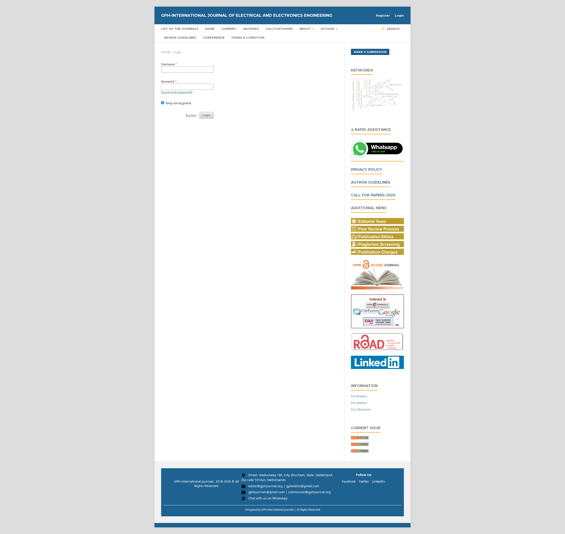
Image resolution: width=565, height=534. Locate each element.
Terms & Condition (247, 37)
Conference (213, 37)
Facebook (349, 481)
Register (383, 15)
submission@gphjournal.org (309, 492)
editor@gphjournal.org (265, 486)
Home (210, 28)
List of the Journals (179, 28)
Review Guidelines (180, 37)
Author (328, 28)
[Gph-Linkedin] (377, 368)
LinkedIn (378, 481)
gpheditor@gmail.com (302, 486)
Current (228, 28)
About (305, 28)
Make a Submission (370, 52)
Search (392, 28)
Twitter (364, 481)
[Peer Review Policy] (377, 230)
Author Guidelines (370, 182)
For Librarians (361, 409)
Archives (251, 28)
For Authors (359, 403)
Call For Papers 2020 (373, 195)
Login (399, 15)
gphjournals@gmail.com (266, 492)
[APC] (377, 254)
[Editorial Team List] (377, 223)
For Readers (359, 396)
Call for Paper (279, 28)
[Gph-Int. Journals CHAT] (377, 157)
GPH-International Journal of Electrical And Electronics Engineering (246, 15)
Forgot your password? (177, 92)
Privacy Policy (366, 169)
